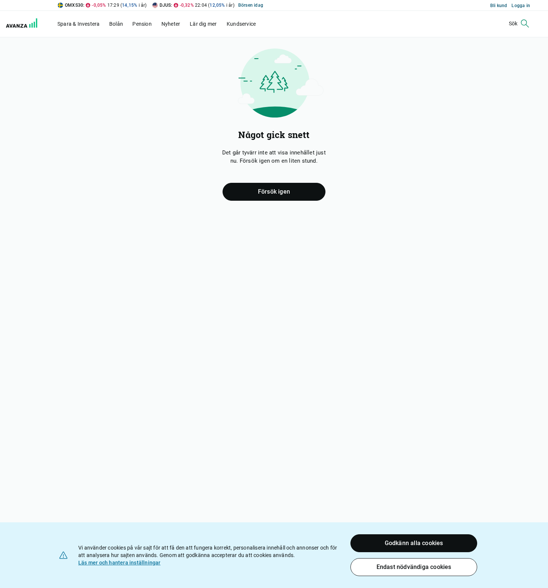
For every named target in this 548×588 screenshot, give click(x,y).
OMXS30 (74, 5)
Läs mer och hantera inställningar (119, 563)
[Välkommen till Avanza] (23, 23)
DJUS (165, 5)
